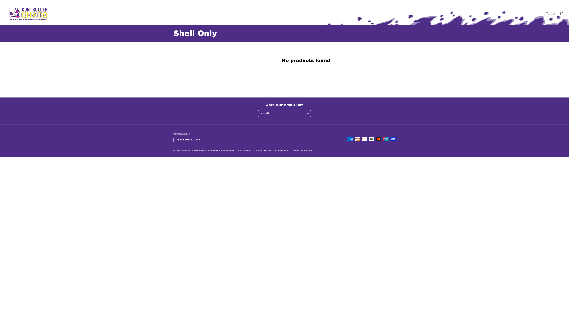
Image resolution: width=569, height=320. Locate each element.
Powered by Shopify (208, 150)
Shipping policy (282, 150)
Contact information (302, 150)
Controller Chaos (190, 150)
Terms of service (263, 150)
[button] (547, 14)
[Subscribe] (308, 113)
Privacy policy (245, 150)
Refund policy (227, 150)
